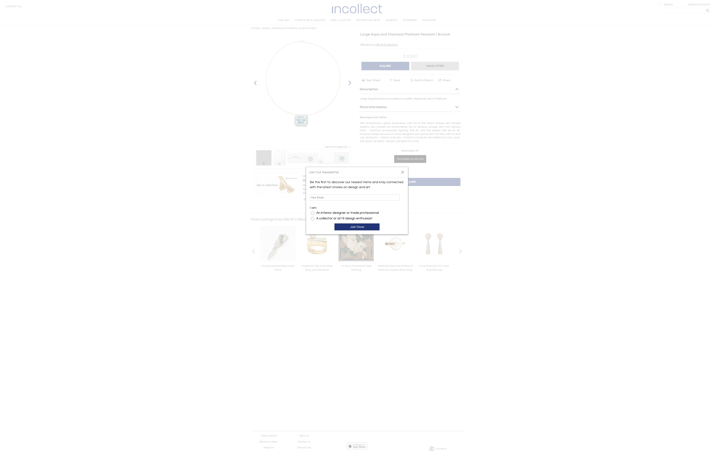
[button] (402, 172)
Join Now (357, 227)
